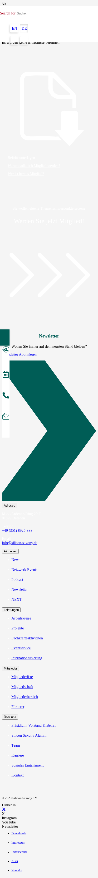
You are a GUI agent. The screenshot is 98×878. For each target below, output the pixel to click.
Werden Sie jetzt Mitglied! (49, 221)
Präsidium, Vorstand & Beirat (33, 725)
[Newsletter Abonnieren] (49, 431)
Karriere (17, 755)
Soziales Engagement (27, 765)
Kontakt (17, 775)
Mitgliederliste (22, 677)
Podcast (17, 580)
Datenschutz (19, 852)
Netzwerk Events (24, 570)
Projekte (17, 628)
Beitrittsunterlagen (21, 158)
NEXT (16, 599)
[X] (4, 809)
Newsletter (19, 589)
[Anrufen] (6, 396)
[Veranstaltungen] (6, 375)
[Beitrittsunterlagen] (49, 109)
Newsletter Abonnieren (19, 354)
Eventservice (21, 648)
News (15, 560)
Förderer (17, 707)
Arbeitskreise (21, 618)
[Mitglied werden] (6, 350)
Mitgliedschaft (22, 687)
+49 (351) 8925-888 (17, 530)
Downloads (18, 833)
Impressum (18, 842)
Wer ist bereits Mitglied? (26, 174)
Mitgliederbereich (24, 697)
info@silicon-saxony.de (19, 543)
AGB (14, 861)
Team (15, 745)
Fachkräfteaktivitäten (27, 638)
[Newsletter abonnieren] (6, 416)
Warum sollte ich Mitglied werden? (34, 166)
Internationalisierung (26, 658)
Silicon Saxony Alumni (28, 735)
